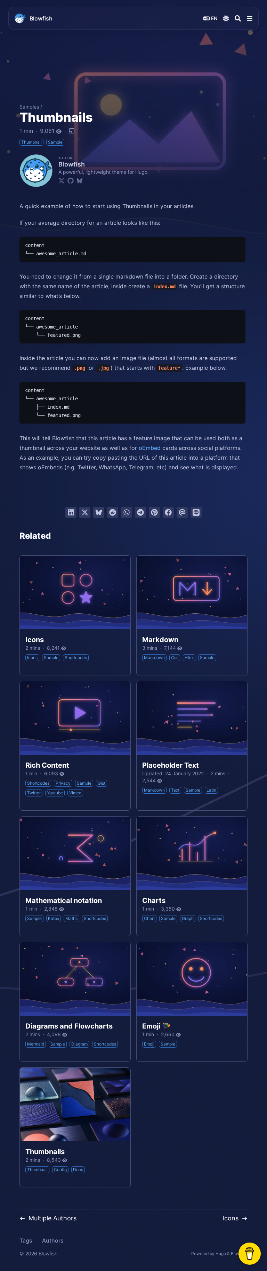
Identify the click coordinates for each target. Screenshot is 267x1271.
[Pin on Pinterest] (154, 512)
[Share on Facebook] (168, 512)
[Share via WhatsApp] (126, 512)
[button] (249, 18)
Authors (53, 1240)
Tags (25, 1240)
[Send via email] (182, 512)
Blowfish (41, 18)
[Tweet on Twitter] (84, 512)
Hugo (221, 1253)
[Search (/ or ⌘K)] (238, 18)
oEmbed (150, 447)
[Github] (70, 180)
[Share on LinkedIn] (70, 512)
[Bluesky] (79, 180)
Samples (29, 107)
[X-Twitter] (61, 180)
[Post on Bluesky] (98, 512)
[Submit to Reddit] (112, 512)
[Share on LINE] (196, 512)
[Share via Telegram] (140, 512)
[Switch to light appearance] (226, 18)
